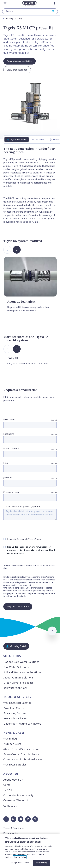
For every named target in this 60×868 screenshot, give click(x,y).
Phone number (30, 448)
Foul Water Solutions (16, 667)
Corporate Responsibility (18, 795)
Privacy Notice (10, 833)
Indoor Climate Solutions (18, 677)
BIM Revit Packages (15, 718)
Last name (30, 434)
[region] (30, 851)
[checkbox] (4, 539)
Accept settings (41, 862)
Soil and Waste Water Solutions (22, 672)
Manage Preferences (19, 862)
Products (40, 139)
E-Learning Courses (15, 713)
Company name (30, 492)
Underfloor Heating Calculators (22, 723)
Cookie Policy (20, 857)
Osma (6, 784)
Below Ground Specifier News (21, 754)
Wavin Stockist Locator (17, 702)
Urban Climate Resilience (18, 682)
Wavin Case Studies (15, 764)
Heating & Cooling (14, 18)
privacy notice (27, 585)
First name (30, 419)
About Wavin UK (13, 779)
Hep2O (7, 790)
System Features (18, 139)
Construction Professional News (22, 759)
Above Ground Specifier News (21, 749)
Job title (30, 477)
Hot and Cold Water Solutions (21, 662)
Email (30, 463)
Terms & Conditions (13, 828)
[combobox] (30, 11)
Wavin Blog (10, 738)
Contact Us (10, 805)
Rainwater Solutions (15, 688)
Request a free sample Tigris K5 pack (24, 539)
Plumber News (12, 744)
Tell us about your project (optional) (22, 506)
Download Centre (13, 708)
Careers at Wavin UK (15, 800)
